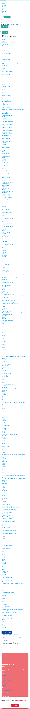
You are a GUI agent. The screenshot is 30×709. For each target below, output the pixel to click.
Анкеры (4, 524)
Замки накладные (6, 173)
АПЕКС (3, 176)
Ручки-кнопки (5, 497)
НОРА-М (4, 91)
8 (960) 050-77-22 (5, 21)
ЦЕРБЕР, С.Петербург (7, 197)
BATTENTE (4, 429)
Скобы (3, 536)
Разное (4, 252)
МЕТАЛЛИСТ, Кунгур (7, 580)
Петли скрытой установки (8, 375)
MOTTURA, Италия (6, 311)
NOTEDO (4, 88)
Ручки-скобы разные (7, 518)
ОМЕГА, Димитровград (7, 130)
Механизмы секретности (8, 282)
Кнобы (3, 267)
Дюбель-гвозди (6, 527)
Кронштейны (5, 571)
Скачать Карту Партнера (4, 658)
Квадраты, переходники (8, 592)
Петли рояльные (6, 371)
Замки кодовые (6, 138)
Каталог (4, 5)
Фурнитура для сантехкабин (9, 612)
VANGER (4, 89)
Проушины (4, 604)
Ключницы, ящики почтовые (9, 259)
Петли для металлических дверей (10, 362)
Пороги (4, 422)
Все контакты (14, 24)
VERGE (3, 484)
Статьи (4, 11)
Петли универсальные (7, 384)
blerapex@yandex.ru (7, 690)
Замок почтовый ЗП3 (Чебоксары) (11, 642)
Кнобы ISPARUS (6, 271)
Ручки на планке (6, 446)
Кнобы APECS (5, 270)
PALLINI (4, 238)
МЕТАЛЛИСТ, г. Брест (7, 373)
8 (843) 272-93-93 (13, 21)
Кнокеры (4, 428)
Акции (3, 8)
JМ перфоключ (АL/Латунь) (8, 302)
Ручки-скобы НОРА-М (7, 515)
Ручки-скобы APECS (7, 504)
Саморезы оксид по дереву (8, 532)
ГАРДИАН (4, 66)
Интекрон (4, 337)
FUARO (3, 335)
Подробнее (6, 640)
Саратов (4, 466)
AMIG (3, 344)
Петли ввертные (6, 355)
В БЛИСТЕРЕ (5, 162)
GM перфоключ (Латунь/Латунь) (10, 303)
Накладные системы (7, 54)
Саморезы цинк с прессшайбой (9, 535)
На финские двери (6, 101)
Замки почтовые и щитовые (9, 202)
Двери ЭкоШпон (6, 74)
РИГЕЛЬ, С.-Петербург (7, 192)
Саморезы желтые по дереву (9, 530)
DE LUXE (4, 431)
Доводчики (5, 81)
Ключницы (4, 262)
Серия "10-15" (5, 104)
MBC (3, 457)
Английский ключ (6, 292)
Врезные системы (6, 48)
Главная (4, 3)
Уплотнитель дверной (7, 545)
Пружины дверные (6, 606)
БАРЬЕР (4, 180)
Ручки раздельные (6, 467)
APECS (3, 50)
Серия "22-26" (5, 103)
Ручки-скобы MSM (6, 510)
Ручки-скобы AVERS (7, 506)
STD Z (3, 325)
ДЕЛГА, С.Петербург (7, 185)
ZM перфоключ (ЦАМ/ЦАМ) (8, 300)
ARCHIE (4, 229)
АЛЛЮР (4, 119)
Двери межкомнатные (7, 71)
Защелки (4, 217)
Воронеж (4, 498)
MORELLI (4, 235)
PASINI (3, 432)
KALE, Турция (5, 112)
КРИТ (3, 68)
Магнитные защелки (7, 220)
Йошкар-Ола (5, 500)
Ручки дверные (5, 425)
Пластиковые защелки (7, 218)
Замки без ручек (6, 100)
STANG (3, 559)
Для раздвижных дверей (8, 590)
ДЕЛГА (3, 247)
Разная (4, 574)
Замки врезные (6, 95)
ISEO (3, 51)
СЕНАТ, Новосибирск (7, 133)
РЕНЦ (3, 253)
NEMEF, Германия (6, 53)
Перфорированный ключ (8, 294)
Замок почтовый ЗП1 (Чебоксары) (11, 634)
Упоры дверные (6, 548)
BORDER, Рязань (6, 107)
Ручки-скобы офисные (7, 516)
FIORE (3, 597)
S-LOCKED (4, 118)
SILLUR (3, 469)
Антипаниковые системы (8, 45)
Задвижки (4, 224)
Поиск (7, 17)
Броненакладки (6, 59)
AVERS (3, 106)
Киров (3, 622)
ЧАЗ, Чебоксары (6, 209)
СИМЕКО (4, 256)
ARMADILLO (5, 365)
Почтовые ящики (6, 264)
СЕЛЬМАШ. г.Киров (6, 132)
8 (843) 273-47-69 (6, 682)
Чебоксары (5, 170)
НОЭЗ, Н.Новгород (6, 625)
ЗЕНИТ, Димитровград (7, 124)
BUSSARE (4, 471)
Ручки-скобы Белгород (7, 513)
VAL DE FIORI (5, 376)
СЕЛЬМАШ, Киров (6, 194)
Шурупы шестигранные (7, 538)
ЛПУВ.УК (4, 323)
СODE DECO (4, 255)
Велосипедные (5, 153)
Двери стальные (6, 78)
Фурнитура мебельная (7, 566)
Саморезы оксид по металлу (9, 533)
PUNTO (3, 481)
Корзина (4, 26)
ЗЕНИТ (3, 486)
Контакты (4, 12)
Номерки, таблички (7, 593)
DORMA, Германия (6, 86)
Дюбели (4, 525)
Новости (4, 9)
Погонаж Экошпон (6, 76)
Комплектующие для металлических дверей (13, 274)
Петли (3, 352)
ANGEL (3, 598)
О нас (3, 6)
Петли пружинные (6, 364)
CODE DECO (4, 286)
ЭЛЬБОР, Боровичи (6, 135)
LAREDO (4, 438)
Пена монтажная (6, 544)
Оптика (4, 341)
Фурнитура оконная (7, 577)
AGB (3, 215)
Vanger (4, 385)
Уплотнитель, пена (6, 541)
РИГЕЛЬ (4, 144)
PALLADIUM (5, 236)
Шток (3, 291)
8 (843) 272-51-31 (6, 685)
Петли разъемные (6, 368)
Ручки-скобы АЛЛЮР (7, 512)
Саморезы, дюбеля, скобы (8, 521)
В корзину (18, 637)
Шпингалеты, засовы (7, 615)
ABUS (3, 150)
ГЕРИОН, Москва (6, 183)
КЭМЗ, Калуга (5, 188)
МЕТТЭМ (4, 189)
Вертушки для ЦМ (6, 285)
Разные (4, 92)
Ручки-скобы (5, 503)
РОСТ (3, 338)
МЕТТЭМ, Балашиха (7, 127)
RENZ (3, 116)
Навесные (4, 154)
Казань (4, 562)
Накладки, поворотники (8, 328)
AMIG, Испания (5, 569)
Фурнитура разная (6, 587)
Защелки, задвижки (7, 212)
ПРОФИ (4, 123)
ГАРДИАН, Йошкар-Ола (7, 121)
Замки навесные (6, 147)
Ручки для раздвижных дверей (9, 434)
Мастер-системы (6, 156)
